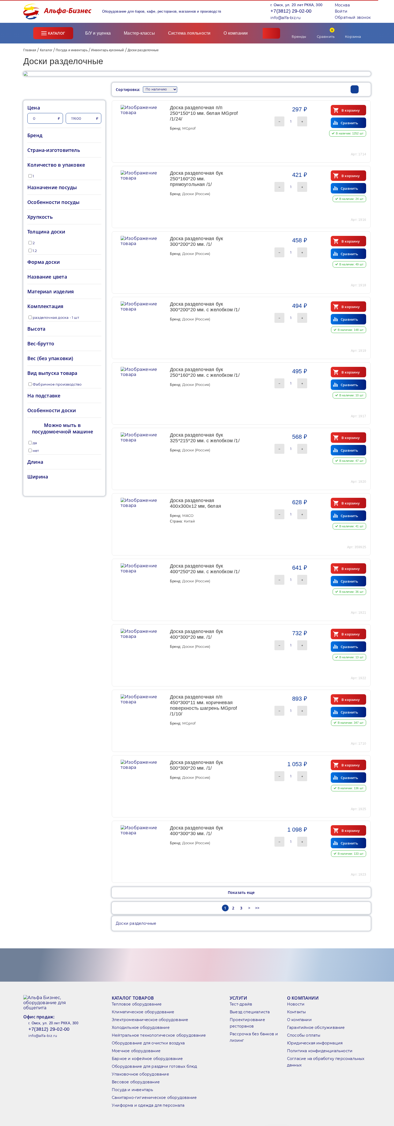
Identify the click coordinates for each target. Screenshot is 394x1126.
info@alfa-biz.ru (285, 17)
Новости (295, 1004)
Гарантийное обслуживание (316, 1027)
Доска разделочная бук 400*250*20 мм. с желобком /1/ (205, 568)
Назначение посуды (52, 187)
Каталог (56, 33)
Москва (342, 5)
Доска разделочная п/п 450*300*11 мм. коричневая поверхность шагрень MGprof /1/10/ (203, 705)
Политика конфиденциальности (319, 1050)
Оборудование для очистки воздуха (148, 1043)
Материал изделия (50, 291)
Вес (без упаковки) (50, 358)
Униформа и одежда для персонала (148, 1105)
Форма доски (43, 262)
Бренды (299, 36)
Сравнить (326, 33)
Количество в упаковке (56, 165)
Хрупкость (40, 217)
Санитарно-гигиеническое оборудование (154, 1097)
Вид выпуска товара (52, 373)
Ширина (37, 476)
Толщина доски (46, 231)
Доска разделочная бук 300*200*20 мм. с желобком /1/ (205, 306)
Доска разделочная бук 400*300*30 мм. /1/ (196, 830)
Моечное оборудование (136, 1050)
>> (257, 908)
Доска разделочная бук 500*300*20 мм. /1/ (196, 765)
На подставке (43, 395)
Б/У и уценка (98, 33)
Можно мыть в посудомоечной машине (62, 428)
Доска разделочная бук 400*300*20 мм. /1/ (196, 634)
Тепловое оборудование (137, 1004)
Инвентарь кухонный (107, 50)
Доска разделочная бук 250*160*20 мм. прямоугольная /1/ (196, 178)
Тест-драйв (241, 1004)
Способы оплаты (304, 1035)
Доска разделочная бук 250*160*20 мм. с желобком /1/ (205, 372)
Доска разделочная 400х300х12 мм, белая (195, 503)
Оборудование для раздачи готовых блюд (154, 1066)
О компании (236, 33)
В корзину (350, 110)
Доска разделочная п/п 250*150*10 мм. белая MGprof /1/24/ (204, 113)
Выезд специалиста (250, 1012)
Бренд (34, 135)
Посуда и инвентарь (72, 50)
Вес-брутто (40, 343)
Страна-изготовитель (53, 150)
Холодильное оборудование (141, 1027)
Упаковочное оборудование (140, 1074)
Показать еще (241, 892)
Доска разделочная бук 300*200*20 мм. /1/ (196, 241)
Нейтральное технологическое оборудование (159, 1035)
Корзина (353, 36)
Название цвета (47, 276)
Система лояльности (189, 33)
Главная (29, 50)
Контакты (296, 1012)
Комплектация (45, 306)
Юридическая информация (315, 1043)
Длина (35, 462)
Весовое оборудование (136, 1082)
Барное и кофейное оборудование (147, 1058)
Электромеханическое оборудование (150, 1019)
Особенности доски (51, 410)
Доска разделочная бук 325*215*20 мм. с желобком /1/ (205, 437)
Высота (36, 329)
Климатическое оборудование (143, 1012)
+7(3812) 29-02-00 (290, 11)
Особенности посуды (53, 202)
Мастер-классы (139, 33)
